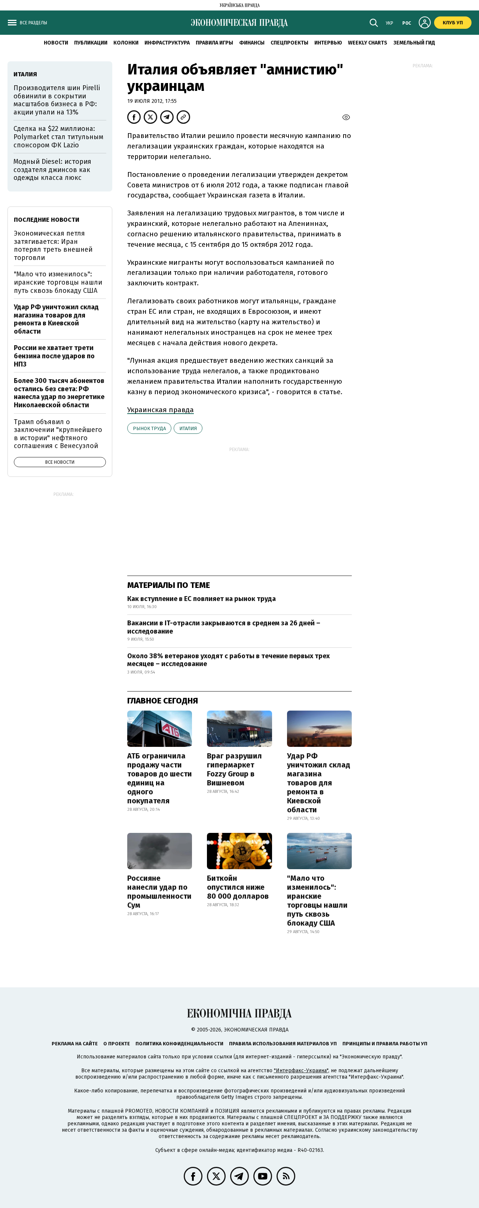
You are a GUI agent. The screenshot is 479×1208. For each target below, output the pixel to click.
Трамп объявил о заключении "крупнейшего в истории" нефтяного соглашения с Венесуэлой (58, 434)
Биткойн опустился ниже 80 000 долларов (238, 887)
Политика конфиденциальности (179, 1043)
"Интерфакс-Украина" (301, 1070)
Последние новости (46, 219)
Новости (56, 43)
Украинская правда (160, 409)
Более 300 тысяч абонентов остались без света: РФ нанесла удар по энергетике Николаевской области (59, 393)
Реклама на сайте (75, 1043)
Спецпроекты (289, 43)
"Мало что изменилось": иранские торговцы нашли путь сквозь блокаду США (317, 901)
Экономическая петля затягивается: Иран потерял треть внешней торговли (53, 245)
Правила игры (214, 43)
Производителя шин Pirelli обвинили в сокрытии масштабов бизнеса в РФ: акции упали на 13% (56, 100)
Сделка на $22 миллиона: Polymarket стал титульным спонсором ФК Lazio (58, 137)
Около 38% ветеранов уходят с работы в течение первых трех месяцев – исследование (228, 660)
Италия (188, 428)
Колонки (125, 43)
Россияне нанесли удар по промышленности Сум (159, 892)
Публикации (90, 43)
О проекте (116, 1043)
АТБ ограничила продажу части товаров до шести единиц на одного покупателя (159, 778)
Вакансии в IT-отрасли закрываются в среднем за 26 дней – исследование (223, 627)
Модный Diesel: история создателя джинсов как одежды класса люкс (52, 169)
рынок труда (149, 428)
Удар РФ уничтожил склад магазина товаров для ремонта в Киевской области (318, 782)
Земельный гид (414, 43)
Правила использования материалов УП (283, 1043)
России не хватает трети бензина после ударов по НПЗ (54, 356)
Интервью (328, 43)
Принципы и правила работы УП (384, 1043)
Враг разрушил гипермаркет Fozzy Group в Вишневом (234, 769)
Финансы (252, 43)
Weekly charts (367, 43)
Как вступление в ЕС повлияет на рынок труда (201, 599)
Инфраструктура (167, 43)
